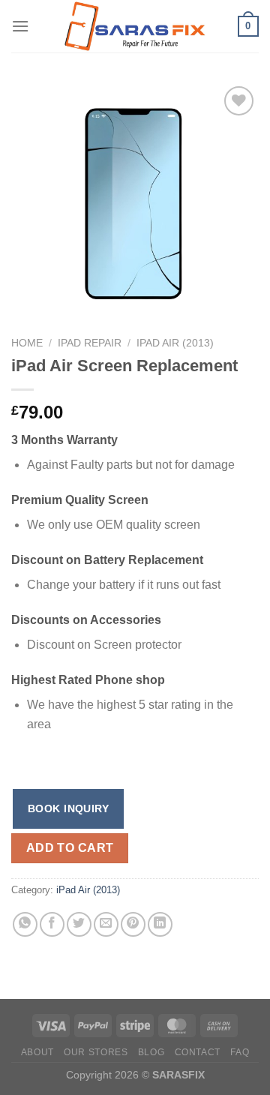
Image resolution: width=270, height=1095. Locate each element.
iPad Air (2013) (175, 343)
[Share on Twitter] (79, 924)
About (37, 1052)
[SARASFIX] (135, 26)
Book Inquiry (68, 808)
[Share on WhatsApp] (25, 924)
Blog (151, 1052)
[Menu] (20, 26)
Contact (197, 1052)
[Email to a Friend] (106, 924)
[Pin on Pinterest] (133, 924)
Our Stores (96, 1052)
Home (27, 343)
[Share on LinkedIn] (160, 924)
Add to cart (70, 848)
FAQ (239, 1052)
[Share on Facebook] (52, 924)
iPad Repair (90, 343)
